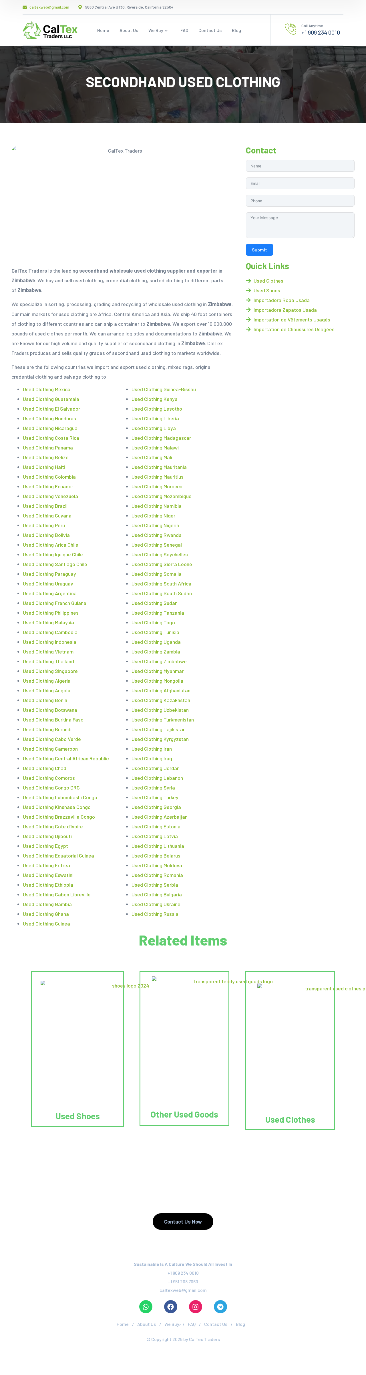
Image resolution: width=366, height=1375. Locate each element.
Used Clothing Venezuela (50, 496)
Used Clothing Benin (45, 700)
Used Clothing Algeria (47, 680)
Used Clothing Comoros (49, 778)
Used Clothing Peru (44, 525)
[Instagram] (195, 1306)
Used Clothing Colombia (49, 476)
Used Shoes (77, 1116)
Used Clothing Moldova (157, 865)
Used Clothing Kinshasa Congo (57, 807)
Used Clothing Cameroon (50, 749)
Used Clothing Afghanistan (161, 690)
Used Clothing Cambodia (50, 632)
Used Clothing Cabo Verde (52, 739)
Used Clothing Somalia (157, 574)
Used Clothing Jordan (156, 768)
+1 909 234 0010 (183, 1273)
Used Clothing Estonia (156, 826)
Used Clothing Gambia (47, 904)
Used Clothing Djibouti (47, 836)
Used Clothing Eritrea (46, 865)
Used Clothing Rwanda (157, 535)
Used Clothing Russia (155, 914)
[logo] (50, 29)
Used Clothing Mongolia (157, 680)
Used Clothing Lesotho (157, 408)
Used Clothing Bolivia (46, 535)
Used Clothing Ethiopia (48, 885)
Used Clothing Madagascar (161, 438)
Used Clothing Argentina (50, 593)
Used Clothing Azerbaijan (160, 817)
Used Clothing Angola (46, 690)
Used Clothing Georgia (156, 807)
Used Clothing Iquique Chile (53, 554)
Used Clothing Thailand (48, 661)
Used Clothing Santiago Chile (55, 564)
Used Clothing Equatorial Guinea (58, 855)
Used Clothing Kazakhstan (161, 700)
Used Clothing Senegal (157, 544)
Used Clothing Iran (152, 749)
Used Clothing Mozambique (162, 496)
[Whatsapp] (145, 1306)
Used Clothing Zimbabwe (159, 661)
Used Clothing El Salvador (51, 408)
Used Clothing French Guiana (54, 603)
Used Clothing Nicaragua (50, 428)
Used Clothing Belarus (156, 855)
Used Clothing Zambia (156, 651)
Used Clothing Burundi (47, 729)
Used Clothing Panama (48, 447)
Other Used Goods (184, 1114)
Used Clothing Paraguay (49, 574)
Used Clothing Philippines (51, 612)
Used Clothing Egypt (45, 846)
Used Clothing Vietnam (48, 651)
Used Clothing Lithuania (158, 846)
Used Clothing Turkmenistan (163, 719)
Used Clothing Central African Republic (66, 758)
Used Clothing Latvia (155, 836)
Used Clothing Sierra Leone (162, 564)
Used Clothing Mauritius (158, 476)
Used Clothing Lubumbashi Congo (60, 797)
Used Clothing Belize (46, 457)
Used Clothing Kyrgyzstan (160, 739)
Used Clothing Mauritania (159, 467)
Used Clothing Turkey (155, 797)
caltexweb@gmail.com (183, 1290)
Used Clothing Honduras (49, 418)
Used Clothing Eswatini (48, 875)
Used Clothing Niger (153, 515)
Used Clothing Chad (44, 768)
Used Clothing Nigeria (155, 525)
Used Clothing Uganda (156, 642)
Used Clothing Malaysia (48, 622)
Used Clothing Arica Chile (50, 544)
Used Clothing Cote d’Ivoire (53, 826)
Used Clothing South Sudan (162, 593)
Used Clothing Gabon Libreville (57, 894)
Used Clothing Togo (153, 622)
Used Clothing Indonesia (49, 642)
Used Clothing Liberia (155, 418)
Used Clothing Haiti (44, 467)
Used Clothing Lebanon (157, 778)
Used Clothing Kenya (155, 399)
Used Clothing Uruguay (48, 583)
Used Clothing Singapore (50, 671)
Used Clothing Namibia (157, 506)
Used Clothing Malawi (155, 447)
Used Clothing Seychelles (160, 554)
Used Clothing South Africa (161, 583)
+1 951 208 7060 (183, 1281)
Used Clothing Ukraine (156, 904)
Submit (259, 249)
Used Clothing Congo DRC (51, 787)
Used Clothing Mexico (46, 389)
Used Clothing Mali (152, 457)
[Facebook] (170, 1306)
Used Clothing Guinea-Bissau (164, 389)
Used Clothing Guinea (46, 923)
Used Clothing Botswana (50, 710)
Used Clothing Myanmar (158, 671)
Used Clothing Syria (153, 787)
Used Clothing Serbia (155, 885)
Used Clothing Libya (154, 428)
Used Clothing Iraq (152, 758)
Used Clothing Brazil (45, 506)
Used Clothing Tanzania (158, 612)
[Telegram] (220, 1306)
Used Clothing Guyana (47, 515)
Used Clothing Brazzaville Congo (59, 817)
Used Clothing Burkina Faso (53, 719)
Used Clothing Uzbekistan (160, 710)
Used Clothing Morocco (157, 486)
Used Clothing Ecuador (48, 486)
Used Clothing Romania (157, 875)
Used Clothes (290, 1119)
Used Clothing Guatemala (51, 399)
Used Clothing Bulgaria (157, 894)
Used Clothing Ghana (46, 914)
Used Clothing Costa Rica (51, 438)
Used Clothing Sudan (155, 603)
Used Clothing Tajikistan (159, 729)
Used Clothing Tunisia (155, 632)
